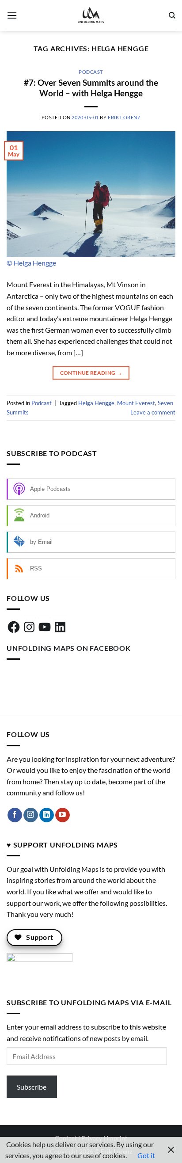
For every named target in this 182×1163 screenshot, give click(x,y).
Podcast (91, 72)
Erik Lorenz (124, 117)
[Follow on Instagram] (30, 815)
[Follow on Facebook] (15, 815)
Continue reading (91, 372)
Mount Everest (136, 403)
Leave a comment (152, 412)
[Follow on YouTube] (62, 815)
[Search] (172, 15)
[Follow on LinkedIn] (46, 815)
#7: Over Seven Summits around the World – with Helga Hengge (91, 88)
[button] (12, 15)
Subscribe (31, 1087)
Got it (146, 1155)
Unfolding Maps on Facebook (69, 648)
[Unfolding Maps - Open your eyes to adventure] (91, 15)
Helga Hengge (96, 403)
